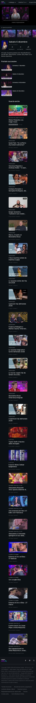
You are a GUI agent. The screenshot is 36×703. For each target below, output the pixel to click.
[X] (34, 660)
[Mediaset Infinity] (3, 2)
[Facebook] (25, 660)
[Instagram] (29, 660)
